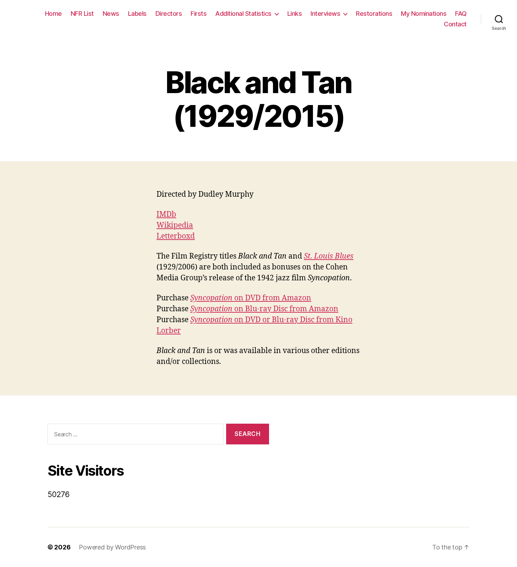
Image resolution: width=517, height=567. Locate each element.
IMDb (166, 214)
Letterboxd (176, 236)
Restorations (374, 13)
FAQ (461, 13)
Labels (137, 13)
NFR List (82, 13)
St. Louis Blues (328, 256)
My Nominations (423, 13)
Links (294, 13)
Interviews (325, 13)
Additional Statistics (243, 13)
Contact (455, 24)
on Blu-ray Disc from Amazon (264, 309)
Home (53, 13)
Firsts (198, 13)
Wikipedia (175, 225)
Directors (168, 13)
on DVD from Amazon (250, 298)
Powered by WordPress (112, 547)
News (111, 13)
